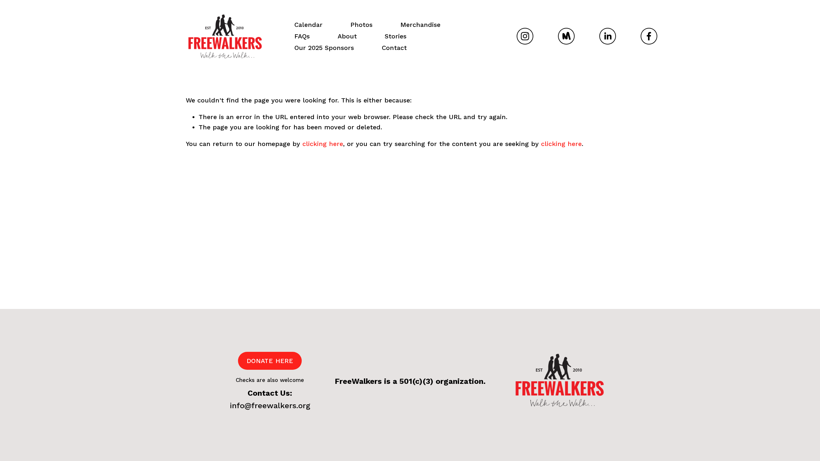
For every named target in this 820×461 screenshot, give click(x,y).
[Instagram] (525, 36)
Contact (394, 48)
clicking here (322, 144)
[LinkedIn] (607, 36)
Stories (395, 36)
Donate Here (270, 361)
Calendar (308, 24)
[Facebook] (649, 36)
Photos (361, 24)
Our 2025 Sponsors (324, 48)
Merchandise (420, 24)
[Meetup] (566, 36)
